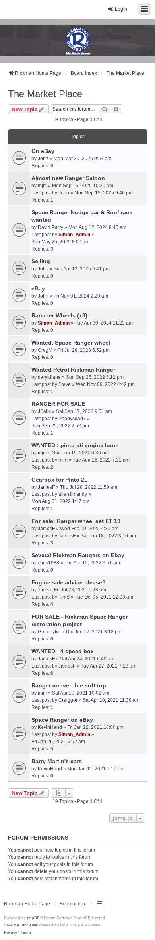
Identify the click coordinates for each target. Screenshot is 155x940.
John (43, 158)
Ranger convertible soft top (68, 685)
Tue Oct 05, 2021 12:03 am (104, 597)
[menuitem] (10, 932)
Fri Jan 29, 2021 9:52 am (58, 741)
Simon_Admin (74, 234)
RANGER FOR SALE (58, 404)
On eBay (42, 151)
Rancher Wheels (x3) (59, 315)
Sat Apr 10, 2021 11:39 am (111, 700)
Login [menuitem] (121, 9)
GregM (45, 350)
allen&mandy (72, 494)
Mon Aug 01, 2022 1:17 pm (60, 501)
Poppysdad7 (72, 418)
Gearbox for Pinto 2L (59, 479)
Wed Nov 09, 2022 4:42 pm (105, 384)
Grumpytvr (49, 631)
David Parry (50, 227)
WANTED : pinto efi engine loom (74, 445)
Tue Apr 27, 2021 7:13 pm (108, 666)
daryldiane (49, 377)
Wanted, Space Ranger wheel (70, 342)
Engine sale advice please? (68, 582)
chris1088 (48, 563)
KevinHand (50, 727)
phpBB (33, 918)
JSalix (44, 411)
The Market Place (45, 93)
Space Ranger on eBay (62, 720)
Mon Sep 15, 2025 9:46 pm (103, 193)
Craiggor (68, 700)
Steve (64, 384)
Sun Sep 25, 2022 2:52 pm (60, 426)
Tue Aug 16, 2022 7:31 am (101, 460)
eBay (38, 288)
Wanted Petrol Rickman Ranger (73, 369)
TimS (43, 590)
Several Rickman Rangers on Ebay (77, 555)
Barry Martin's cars (56, 761)
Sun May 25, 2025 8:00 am (60, 242)
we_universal (26, 925)
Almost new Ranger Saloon (68, 178)
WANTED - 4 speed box (62, 651)
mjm (42, 185)
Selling (40, 261)
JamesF (46, 487)
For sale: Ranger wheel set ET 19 (75, 521)
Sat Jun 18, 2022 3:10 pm (108, 536)
